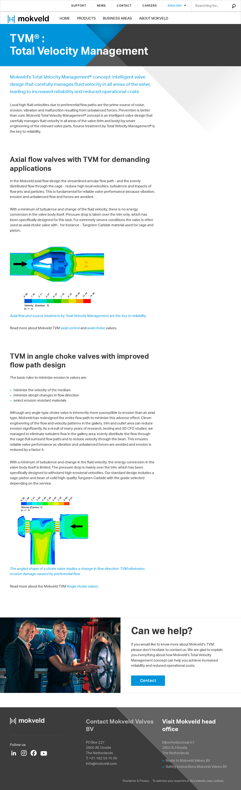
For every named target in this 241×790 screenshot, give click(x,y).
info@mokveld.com (101, 763)
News (101, 5)
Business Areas (117, 18)
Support (78, 5)
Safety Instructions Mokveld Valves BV (196, 767)
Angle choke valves (82, 586)
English (175, 5)
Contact (124, 5)
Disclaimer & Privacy (136, 780)
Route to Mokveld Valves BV (188, 760)
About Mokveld (153, 18)
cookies (218, 780)
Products (86, 18)
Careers (149, 5)
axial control (70, 328)
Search (234, 6)
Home (65, 18)
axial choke (96, 328)
